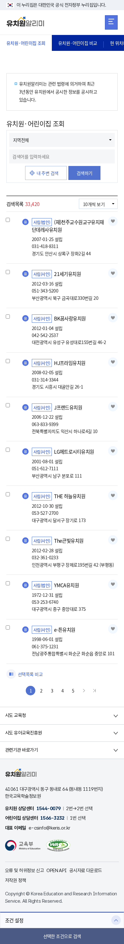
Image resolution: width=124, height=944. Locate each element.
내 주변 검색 (48, 173)
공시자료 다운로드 (85, 870)
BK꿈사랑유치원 (70, 318)
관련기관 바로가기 (21, 750)
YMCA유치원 (66, 585)
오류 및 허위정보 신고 (24, 870)
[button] (62, 920)
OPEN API (56, 870)
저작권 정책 (15, 880)
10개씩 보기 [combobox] (94, 204)
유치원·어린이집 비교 (77, 43)
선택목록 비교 (30, 674)
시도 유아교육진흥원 (23, 733)
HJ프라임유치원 (70, 362)
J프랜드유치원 (68, 407)
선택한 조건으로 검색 (62, 936)
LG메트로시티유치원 (74, 451)
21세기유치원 (67, 273)
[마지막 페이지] (94, 690)
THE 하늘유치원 (69, 496)
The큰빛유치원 (69, 540)
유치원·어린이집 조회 (25, 43)
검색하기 (85, 173)
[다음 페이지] (84, 690)
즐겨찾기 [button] (113, 221)
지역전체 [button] (21, 140)
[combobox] (62, 156)
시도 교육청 (15, 715)
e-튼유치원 (64, 629)
